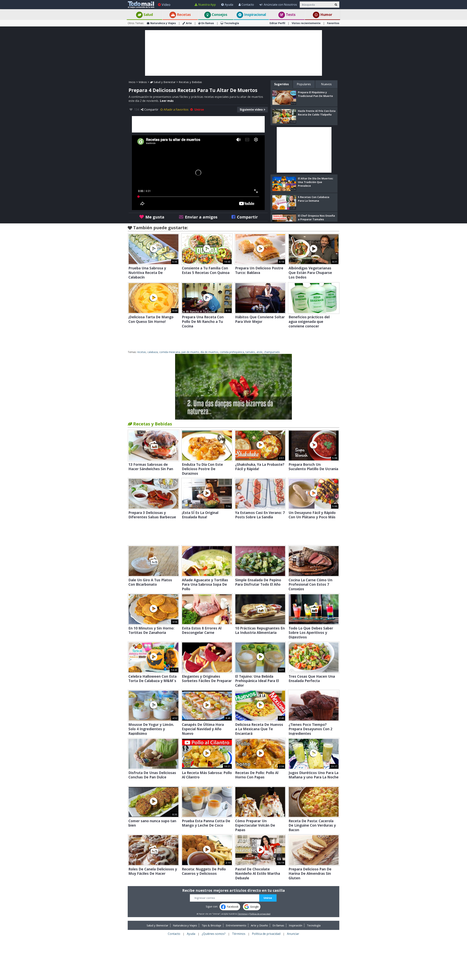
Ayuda (229, 5)
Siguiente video (251, 109)
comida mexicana (169, 352)
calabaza (152, 352)
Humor (325, 14)
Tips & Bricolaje (211, 925)
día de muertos (209, 352)
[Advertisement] (233, 53)
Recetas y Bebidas (190, 82)
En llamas (207, 23)
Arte (189, 23)
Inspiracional (254, 14)
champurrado (272, 352)
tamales (250, 352)
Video (166, 4)
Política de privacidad (259, 913)
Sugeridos (281, 84)
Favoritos (333, 23)
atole (259, 352)
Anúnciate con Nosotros (280, 5)
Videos (143, 82)
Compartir (151, 109)
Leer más (166, 101)
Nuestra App (207, 5)
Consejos (219, 14)
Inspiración (295, 925)
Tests (290, 14)
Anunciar (293, 934)
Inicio (132, 82)
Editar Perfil (277, 23)
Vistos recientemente (306, 23)
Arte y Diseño (259, 925)
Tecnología (231, 23)
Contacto (248, 5)
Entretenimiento (236, 925)
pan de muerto (190, 352)
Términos (242, 913)
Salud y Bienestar (164, 82)
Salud (148, 14)
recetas (141, 352)
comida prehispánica (232, 352)
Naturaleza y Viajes (163, 23)
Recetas (183, 14)
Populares (304, 84)
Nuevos (326, 84)
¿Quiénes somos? (213, 934)
